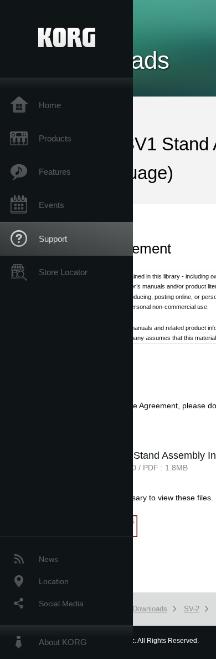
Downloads (149, 609)
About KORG (63, 642)
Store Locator (63, 272)
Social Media (61, 603)
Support (53, 239)
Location (54, 581)
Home (50, 105)
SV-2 (191, 609)
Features (55, 171)
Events (51, 205)
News (48, 559)
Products (55, 138)
